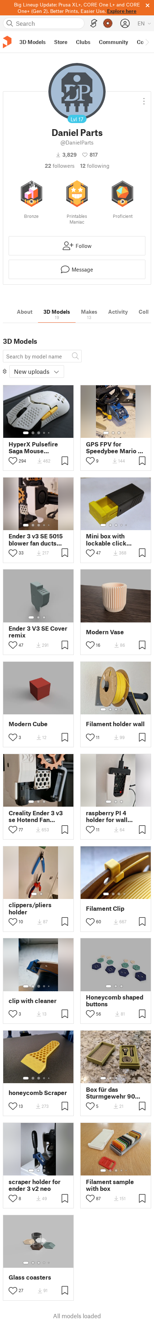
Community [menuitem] (113, 42)
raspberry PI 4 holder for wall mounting (106, 816)
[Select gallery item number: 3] (38, 432)
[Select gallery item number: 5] (49, 432)
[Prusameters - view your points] (107, 23)
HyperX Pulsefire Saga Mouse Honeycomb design (36, 447)
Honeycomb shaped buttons (114, 1000)
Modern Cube (28, 723)
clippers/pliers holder (30, 908)
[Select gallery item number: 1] (26, 432)
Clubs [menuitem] (83, 42)
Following (95, 165)
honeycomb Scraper (38, 1092)
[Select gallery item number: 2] (33, 432)
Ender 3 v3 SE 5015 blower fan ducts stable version (36, 539)
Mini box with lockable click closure (106, 539)
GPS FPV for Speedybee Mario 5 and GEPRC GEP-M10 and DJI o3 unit (113, 447)
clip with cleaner (33, 1000)
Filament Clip (105, 908)
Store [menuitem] (60, 42)
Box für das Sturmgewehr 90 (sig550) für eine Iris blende (115, 1093)
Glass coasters (30, 1277)
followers (59, 165)
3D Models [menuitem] (32, 42)
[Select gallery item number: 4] (44, 432)
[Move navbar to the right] (146, 42)
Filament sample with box (110, 1185)
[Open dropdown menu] (144, 98)
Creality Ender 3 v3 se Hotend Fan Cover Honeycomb (36, 816)
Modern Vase (105, 632)
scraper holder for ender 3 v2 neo (35, 1185)
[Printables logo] (7, 42)
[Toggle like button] (13, 460)
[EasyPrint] (93, 23)
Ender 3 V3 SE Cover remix (38, 632)
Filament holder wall (115, 723)
